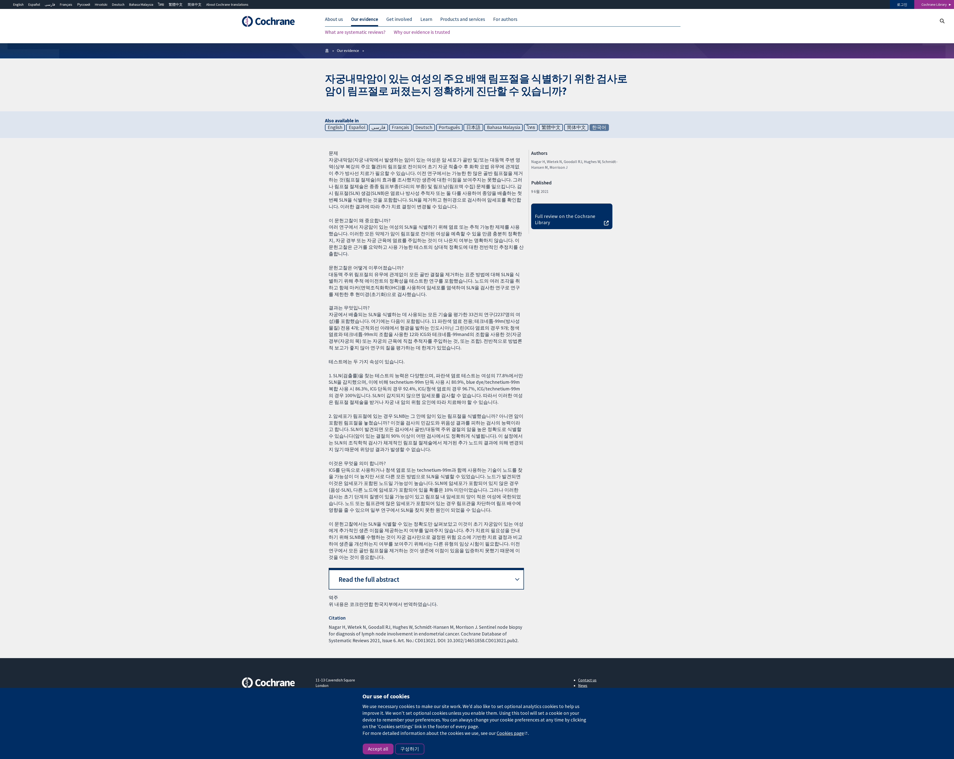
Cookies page (510, 733)
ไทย (161, 4)
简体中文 (194, 4)
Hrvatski (101, 4)
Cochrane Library (934, 4)
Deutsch (118, 4)
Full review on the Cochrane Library (565, 219)
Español (34, 4)
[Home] (275, 21)
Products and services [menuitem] (462, 19)
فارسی (50, 4)
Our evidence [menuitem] (364, 19)
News (582, 685)
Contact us (587, 679)
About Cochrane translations (227, 4)
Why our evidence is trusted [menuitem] (422, 32)
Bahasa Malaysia (141, 4)
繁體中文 (176, 4)
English (18, 4)
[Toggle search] (942, 21)
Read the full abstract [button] (369, 579)
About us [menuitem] (334, 19)
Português (449, 127)
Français (66, 4)
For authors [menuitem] (505, 19)
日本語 (473, 127)
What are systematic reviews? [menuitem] (355, 32)
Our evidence (348, 50)
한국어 (599, 127)
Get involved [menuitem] (399, 19)
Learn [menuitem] (426, 19)
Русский (83, 4)
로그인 (902, 4)
